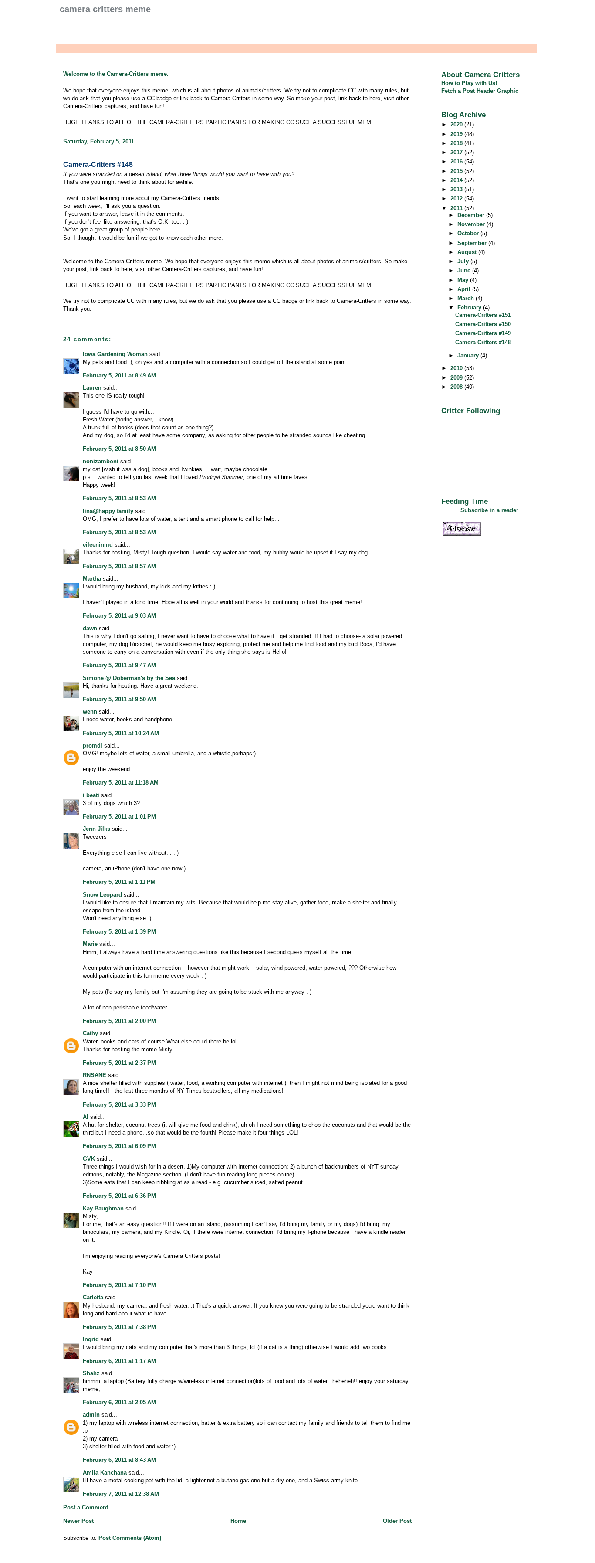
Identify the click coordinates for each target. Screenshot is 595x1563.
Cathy (90, 1033)
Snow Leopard (102, 894)
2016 (457, 161)
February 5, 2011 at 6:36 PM (119, 1196)
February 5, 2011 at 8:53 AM (119, 498)
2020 (457, 124)
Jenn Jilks (96, 829)
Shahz (91, 1373)
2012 (457, 198)
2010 (457, 368)
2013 (457, 189)
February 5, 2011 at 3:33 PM (119, 1104)
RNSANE (94, 1075)
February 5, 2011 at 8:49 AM (119, 375)
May (463, 280)
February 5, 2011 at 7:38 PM (119, 1327)
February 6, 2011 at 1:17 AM (119, 1361)
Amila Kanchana (105, 1472)
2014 (457, 180)
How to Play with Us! (469, 83)
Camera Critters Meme (105, 9)
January (468, 355)
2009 (457, 377)
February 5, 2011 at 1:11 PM (119, 882)
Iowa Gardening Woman (115, 354)
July (463, 261)
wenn (90, 711)
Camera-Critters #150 (483, 324)
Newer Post (78, 1521)
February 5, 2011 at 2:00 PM (119, 1021)
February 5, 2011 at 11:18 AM (121, 782)
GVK (89, 1158)
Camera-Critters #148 (98, 164)
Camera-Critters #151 (483, 315)
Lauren (92, 387)
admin (91, 1414)
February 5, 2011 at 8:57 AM (119, 566)
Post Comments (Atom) (129, 1538)
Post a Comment (85, 1507)
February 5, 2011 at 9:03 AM (119, 615)
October (468, 233)
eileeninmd (98, 544)
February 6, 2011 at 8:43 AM (119, 1460)
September (472, 243)
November (472, 224)
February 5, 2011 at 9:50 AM (119, 699)
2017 (457, 152)
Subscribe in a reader (489, 510)
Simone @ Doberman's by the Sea (129, 678)
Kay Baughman (103, 1208)
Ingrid (91, 1339)
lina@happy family (108, 511)
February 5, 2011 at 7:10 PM (119, 1285)
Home (238, 1521)
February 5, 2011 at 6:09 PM (119, 1146)
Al (85, 1117)
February (470, 307)
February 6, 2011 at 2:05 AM (119, 1402)
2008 (457, 387)
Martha (92, 578)
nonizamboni (100, 461)
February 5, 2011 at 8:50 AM (119, 448)
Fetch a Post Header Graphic (479, 91)
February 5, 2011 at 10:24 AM (121, 733)
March (466, 298)
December (471, 215)
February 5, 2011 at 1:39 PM (119, 931)
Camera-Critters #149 (483, 333)
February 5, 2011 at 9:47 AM (119, 665)
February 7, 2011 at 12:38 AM (121, 1494)
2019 (457, 134)
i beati (91, 795)
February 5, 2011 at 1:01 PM (119, 816)
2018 (457, 143)
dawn (90, 628)
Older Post (397, 1521)
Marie (90, 944)
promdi (92, 745)
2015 (457, 171)
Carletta (93, 1297)
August (467, 252)
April (464, 289)
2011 (457, 208)
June (464, 270)
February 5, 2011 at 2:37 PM (119, 1063)
